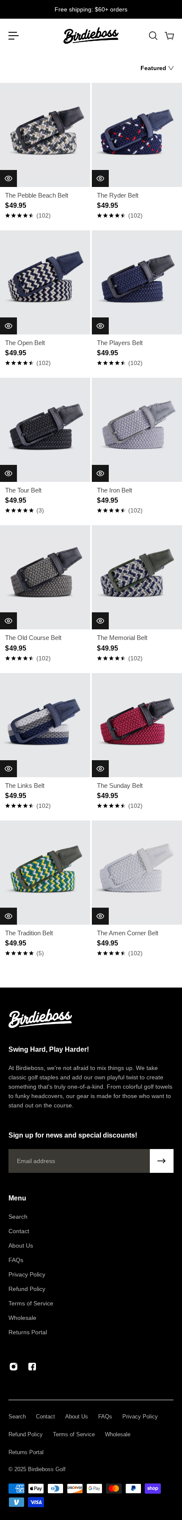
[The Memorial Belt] (137, 577)
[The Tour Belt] (45, 430)
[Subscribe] (162, 1161)
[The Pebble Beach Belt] (45, 135)
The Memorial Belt (122, 637)
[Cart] (169, 35)
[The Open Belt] (45, 282)
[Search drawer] (153, 35)
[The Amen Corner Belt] (137, 873)
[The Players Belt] (137, 282)
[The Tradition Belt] (45, 873)
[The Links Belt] (45, 725)
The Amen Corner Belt (127, 933)
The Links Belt (24, 785)
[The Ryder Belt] (137, 135)
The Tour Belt (23, 490)
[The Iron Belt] (137, 430)
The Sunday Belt (120, 785)
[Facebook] (32, 1366)
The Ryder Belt (117, 195)
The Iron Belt (114, 490)
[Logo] (91, 35)
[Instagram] (13, 1366)
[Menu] (13, 35)
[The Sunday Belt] (137, 725)
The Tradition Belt (29, 933)
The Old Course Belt (33, 637)
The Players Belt (120, 342)
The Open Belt (25, 342)
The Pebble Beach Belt (36, 195)
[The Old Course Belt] (45, 577)
